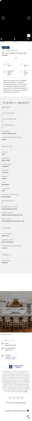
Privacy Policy (22, 411)
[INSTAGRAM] (14, 397)
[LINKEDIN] (18, 397)
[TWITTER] (22, 397)
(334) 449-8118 (9, 350)
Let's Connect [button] (16, 322)
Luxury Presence (20, 402)
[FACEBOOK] (9, 397)
